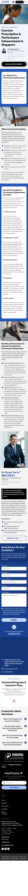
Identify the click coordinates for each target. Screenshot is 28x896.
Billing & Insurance (14, 678)
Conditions (4, 809)
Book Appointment (14, 64)
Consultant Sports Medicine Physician (11, 478)
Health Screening (4, 812)
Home (3, 800)
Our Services (5, 806)
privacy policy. (15, 614)
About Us (4, 803)
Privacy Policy (15, 858)
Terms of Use (23, 858)
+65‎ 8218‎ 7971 (5, 837)
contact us (19, 2)
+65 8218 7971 (14, 633)
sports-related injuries (10, 385)
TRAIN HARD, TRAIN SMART (9, 27)
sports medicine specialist (10, 244)
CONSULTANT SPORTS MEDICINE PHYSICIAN (16, 51)
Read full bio (13, 538)
